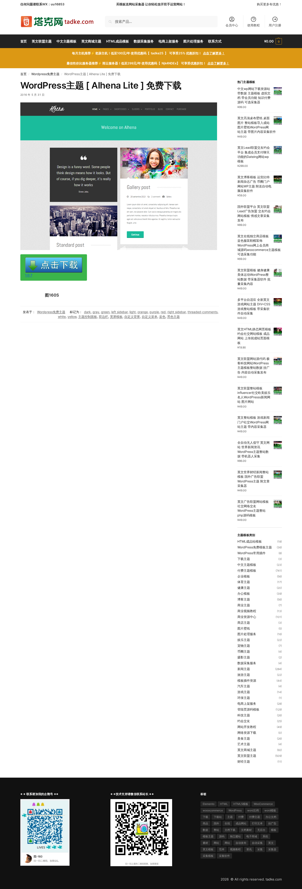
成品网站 (241, 823)
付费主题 (254, 817)
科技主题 (243, 715)
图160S (52, 295)
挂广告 (272, 823)
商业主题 (243, 605)
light (132, 312)
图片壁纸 (243, 628)
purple (154, 312)
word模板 (270, 810)
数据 (205, 830)
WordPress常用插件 (251, 553)
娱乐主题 (243, 640)
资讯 (249, 849)
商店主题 (243, 622)
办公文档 (271, 817)
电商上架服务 (246, 703)
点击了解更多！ (214, 53)
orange (142, 312)
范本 (221, 849)
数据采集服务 (246, 663)
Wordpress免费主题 (45, 74)
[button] (273, 41)
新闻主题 (243, 669)
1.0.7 (28, 275)
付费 (241, 817)
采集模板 (208, 855)
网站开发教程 (246, 727)
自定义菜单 (149, 316)
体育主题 (243, 582)
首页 (23, 74)
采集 (260, 849)
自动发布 (241, 842)
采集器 (272, 849)
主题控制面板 (87, 316)
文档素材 (246, 830)
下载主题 (243, 559)
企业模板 (243, 576)
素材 (205, 842)
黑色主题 (173, 316)
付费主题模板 (246, 570)
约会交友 (243, 721)
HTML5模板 (240, 804)
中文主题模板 (246, 564)
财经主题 (243, 761)
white (62, 316)
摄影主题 (243, 657)
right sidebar (176, 312)
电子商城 (251, 836)
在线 (227, 823)
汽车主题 (243, 686)
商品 (205, 823)
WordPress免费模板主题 (254, 547)
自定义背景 (132, 316)
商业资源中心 (246, 617)
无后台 (261, 830)
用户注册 (275, 25)
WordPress (235, 810)
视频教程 (235, 849)
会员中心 (232, 25)
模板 (273, 830)
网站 (216, 842)
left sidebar (119, 312)
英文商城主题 (246, 750)
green (105, 312)
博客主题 (243, 599)
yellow (72, 316)
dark (87, 312)
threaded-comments (203, 312)
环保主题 (243, 698)
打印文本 (257, 823)
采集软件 (224, 855)
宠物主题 (243, 645)
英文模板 (208, 849)
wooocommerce (213, 810)
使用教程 (253, 25)
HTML (224, 804)
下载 (205, 817)
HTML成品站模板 (249, 541)
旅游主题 (243, 675)
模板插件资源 (246, 680)
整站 (216, 830)
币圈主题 (243, 651)
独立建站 (235, 836)
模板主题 (208, 836)
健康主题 (243, 588)
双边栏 (103, 316)
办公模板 (243, 593)
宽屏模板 (116, 316)
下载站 (218, 817)
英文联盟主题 (246, 755)
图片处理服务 (246, 634)
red (163, 312)
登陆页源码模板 (248, 709)
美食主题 (243, 738)
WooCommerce (263, 804)
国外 (216, 823)
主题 (230, 817)
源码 (221, 836)
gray (96, 312)
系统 (265, 836)
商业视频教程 (246, 611)
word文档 (253, 810)
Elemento (208, 804)
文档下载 (230, 830)
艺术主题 (243, 744)
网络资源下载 (246, 732)
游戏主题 (243, 692)
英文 (271, 842)
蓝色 (162, 316)
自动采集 (257, 842)
